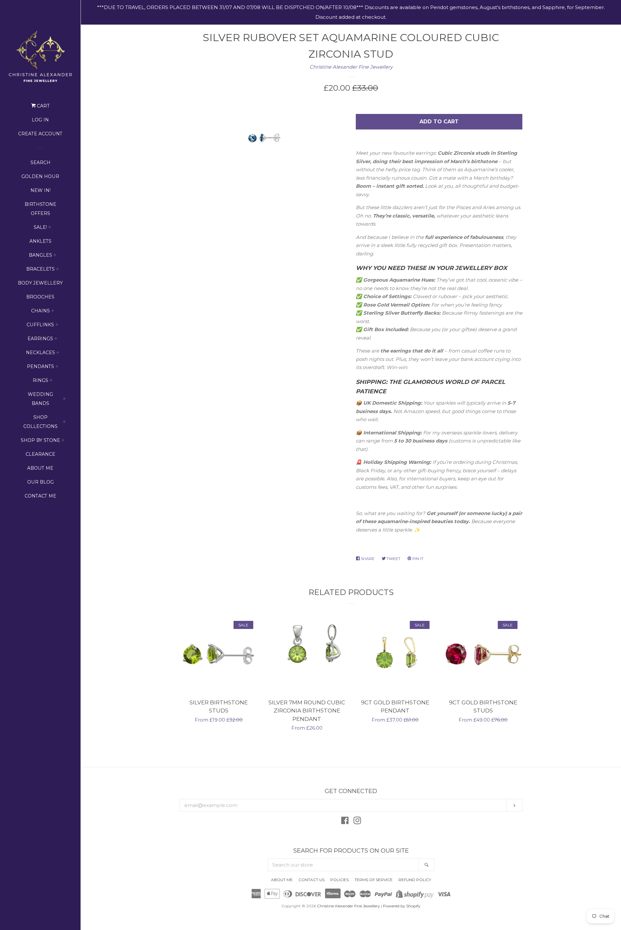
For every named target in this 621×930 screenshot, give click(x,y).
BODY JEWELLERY (40, 283)
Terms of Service (373, 879)
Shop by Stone (40, 440)
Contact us (311, 879)
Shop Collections (40, 421)
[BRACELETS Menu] (57, 270)
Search (40, 162)
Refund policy (414, 879)
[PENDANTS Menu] (57, 367)
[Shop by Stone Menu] (63, 441)
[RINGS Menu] (51, 381)
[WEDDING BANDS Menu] (64, 400)
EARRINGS (40, 339)
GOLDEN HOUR (40, 176)
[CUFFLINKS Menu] (57, 325)
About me (40, 468)
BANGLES (40, 255)
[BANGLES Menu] (55, 256)
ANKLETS (40, 241)
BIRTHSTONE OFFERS (40, 208)
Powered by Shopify (401, 905)
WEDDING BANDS (40, 398)
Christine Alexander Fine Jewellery (351, 67)
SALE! (40, 227)
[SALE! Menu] (50, 228)
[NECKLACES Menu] (58, 353)
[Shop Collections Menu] (64, 423)
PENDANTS (40, 366)
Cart (42, 106)
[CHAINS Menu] (53, 312)
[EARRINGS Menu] (56, 339)
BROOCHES (40, 297)
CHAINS (40, 311)
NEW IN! (40, 190)
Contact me (40, 496)
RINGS (40, 380)
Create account (40, 134)
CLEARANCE (40, 454)
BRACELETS (40, 269)
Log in (40, 120)
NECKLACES (40, 352)
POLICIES (339, 879)
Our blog (40, 482)
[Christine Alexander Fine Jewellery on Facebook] (345, 822)
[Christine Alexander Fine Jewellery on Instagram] (357, 822)
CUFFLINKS (40, 325)
